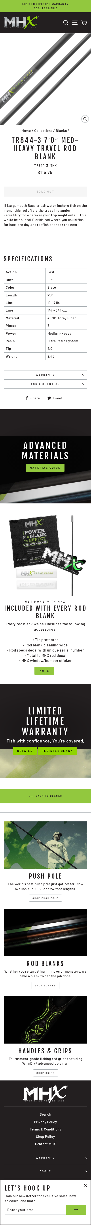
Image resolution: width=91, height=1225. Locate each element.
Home (26, 131)
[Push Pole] (45, 845)
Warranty (45, 374)
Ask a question (45, 383)
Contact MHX (45, 1144)
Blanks (61, 131)
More (44, 670)
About (45, 1171)
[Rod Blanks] (45, 932)
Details (25, 750)
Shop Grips (45, 1073)
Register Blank (57, 750)
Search (45, 1114)
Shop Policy (45, 1136)
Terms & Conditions (45, 1129)
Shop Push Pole (45, 898)
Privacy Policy (45, 1122)
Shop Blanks (45, 985)
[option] (45, 6)
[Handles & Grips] (45, 1020)
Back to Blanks (48, 796)
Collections (43, 131)
